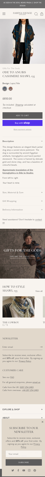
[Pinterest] (33, 470)
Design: (11, 83)
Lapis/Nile (4, 89)
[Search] (36, 14)
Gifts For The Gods (11, 68)
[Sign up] (41, 347)
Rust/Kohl (10, 89)
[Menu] (4, 13)
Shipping (19, 104)
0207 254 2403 (27, 387)
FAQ (12, 377)
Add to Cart (22, 115)
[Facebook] (17, 470)
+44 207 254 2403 (30, 390)
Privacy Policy (25, 361)
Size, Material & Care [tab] (13, 192)
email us (36, 382)
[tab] (22, 166)
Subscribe (22, 462)
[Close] (41, 422)
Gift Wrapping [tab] (9, 201)
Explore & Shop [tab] (11, 409)
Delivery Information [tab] (12, 209)
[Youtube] (22, 470)
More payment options (22, 129)
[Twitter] (11, 470)
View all (39, 291)
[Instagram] (28, 470)
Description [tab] (8, 141)
